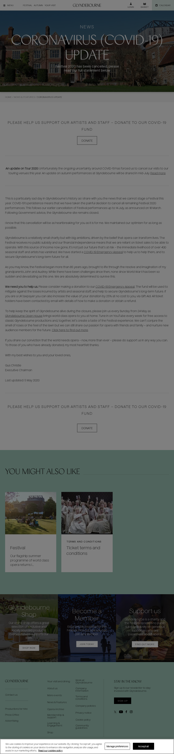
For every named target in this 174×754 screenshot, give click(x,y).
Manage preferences (117, 746)
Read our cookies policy (50, 750)
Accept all (143, 746)
